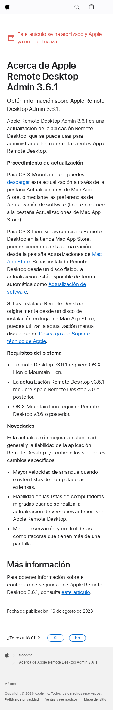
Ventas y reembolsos (61, 700)
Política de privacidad (22, 700)
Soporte (26, 655)
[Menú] (106, 7)
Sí (55, 638)
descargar (18, 182)
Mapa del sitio (95, 700)
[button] (77, 7)
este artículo (75, 592)
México (10, 684)
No (77, 638)
